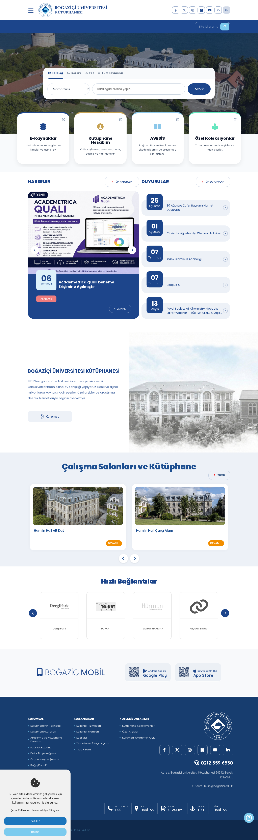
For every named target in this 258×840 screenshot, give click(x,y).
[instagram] (192, 10)
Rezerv (76, 73)
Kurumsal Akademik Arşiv (138, 738)
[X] (184, 10)
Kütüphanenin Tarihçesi (45, 726)
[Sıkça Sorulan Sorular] (249, 818)
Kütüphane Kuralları (43, 732)
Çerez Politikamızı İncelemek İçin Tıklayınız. (35, 810)
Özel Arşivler (130, 732)
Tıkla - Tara (83, 749)
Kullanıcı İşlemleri (87, 732)
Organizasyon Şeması (44, 759)
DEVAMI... (114, 543)
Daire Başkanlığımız (43, 753)
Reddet (35, 832)
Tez (91, 73)
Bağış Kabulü (38, 765)
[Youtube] (209, 10)
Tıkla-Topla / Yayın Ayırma (93, 743)
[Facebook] (175, 10)
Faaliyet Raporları (41, 747)
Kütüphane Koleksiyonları (138, 726)
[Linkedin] (218, 10)
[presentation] (35, 250)
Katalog (57, 73)
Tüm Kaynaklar (112, 73)
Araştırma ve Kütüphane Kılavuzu (46, 740)
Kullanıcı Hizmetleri (88, 726)
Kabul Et (35, 821)
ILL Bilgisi (81, 738)
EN (226, 9)
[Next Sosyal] (201, 10)
